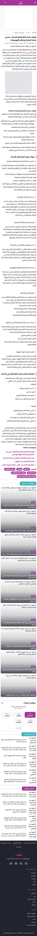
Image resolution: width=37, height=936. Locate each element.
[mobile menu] (35, 3)
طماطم (26, 469)
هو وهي (33, 876)
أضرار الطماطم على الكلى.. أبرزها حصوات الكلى (18, 465)
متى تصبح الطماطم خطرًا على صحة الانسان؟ (18, 458)
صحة (34, 919)
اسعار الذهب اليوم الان (30, 843)
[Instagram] (16, 863)
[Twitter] (21, 863)
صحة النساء (31, 473)
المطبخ (33, 893)
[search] (5, 3)
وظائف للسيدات (31, 925)
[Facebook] (26, 863)
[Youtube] (11, 863)
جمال (34, 902)
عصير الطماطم (9, 469)
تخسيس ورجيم (31, 899)
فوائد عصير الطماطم (28, 50)
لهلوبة (20, 96)
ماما (34, 881)
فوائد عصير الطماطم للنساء (26, 476)
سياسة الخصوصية (6, 843)
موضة (34, 905)
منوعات (33, 922)
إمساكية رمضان (31, 916)
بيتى (34, 896)
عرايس (34, 879)
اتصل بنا (18, 847)
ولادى (34, 884)
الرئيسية (33, 873)
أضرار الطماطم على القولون (24, 461)
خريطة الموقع (17, 843)
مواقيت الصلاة (31, 913)
